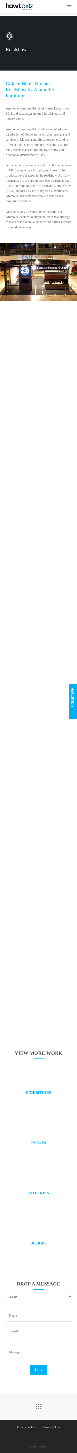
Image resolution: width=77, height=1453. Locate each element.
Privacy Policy (26, 1427)
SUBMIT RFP (72, 698)
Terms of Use (51, 1427)
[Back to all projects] (38, 1405)
